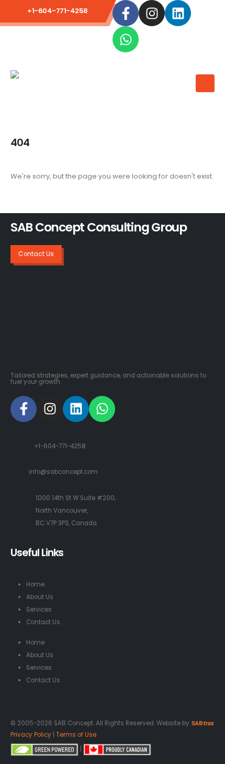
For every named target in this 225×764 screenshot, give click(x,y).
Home (35, 584)
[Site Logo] (52, 87)
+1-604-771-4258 (60, 446)
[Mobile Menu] (205, 83)
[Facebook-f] (126, 13)
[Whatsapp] (126, 39)
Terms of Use (76, 734)
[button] (184, 76)
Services (39, 609)
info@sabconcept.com (63, 472)
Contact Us (43, 622)
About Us (39, 597)
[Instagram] (152, 13)
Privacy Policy (30, 734)
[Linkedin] (178, 13)
